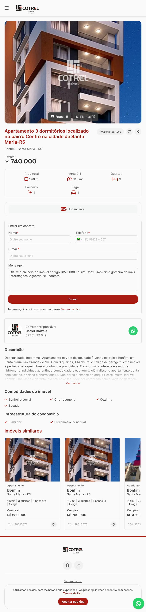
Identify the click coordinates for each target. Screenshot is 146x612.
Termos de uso (73, 581)
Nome (13, 233)
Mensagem (16, 265)
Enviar (73, 299)
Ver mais (71, 383)
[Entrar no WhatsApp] (133, 330)
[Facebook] (67, 565)
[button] (73, 72)
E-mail (13, 249)
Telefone (83, 233)
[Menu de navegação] (7, 8)
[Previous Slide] (129, 460)
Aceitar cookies (73, 601)
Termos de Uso (70, 309)
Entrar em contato (21, 226)
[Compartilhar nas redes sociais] (138, 131)
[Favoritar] (129, 131)
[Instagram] (78, 565)
